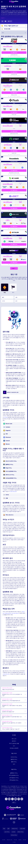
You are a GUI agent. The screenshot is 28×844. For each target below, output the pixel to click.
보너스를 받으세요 (14, 52)
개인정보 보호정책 (13, 756)
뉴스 (14, 753)
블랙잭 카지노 (13, 767)
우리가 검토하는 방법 (14, 751)
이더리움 (5, 417)
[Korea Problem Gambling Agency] (5, 826)
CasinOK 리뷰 (14, 74)
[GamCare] (21, 826)
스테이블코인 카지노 (14, 785)
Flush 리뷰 (14, 114)
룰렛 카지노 (13, 769)
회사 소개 (14, 746)
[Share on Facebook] (5, 21)
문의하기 (14, 749)
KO (13, 810)
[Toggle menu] (2, 1)
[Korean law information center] (20, 823)
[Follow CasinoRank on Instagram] (9, 807)
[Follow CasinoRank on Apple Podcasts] (21, 807)
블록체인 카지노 (14, 781)
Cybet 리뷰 (14, 153)
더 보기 (13, 268)
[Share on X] (2, 21)
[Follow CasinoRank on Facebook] (6, 807)
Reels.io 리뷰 (14, 94)
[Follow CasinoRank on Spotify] (18, 807)
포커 (14, 772)
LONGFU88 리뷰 (14, 54)
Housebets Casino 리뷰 (14, 172)
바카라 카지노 (13, 765)
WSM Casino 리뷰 (14, 133)
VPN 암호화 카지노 (13, 788)
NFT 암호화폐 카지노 (14, 783)
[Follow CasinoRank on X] (12, 807)
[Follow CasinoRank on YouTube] (15, 807)
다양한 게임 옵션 (13, 491)
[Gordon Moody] (13, 826)
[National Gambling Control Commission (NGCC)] (10, 823)
